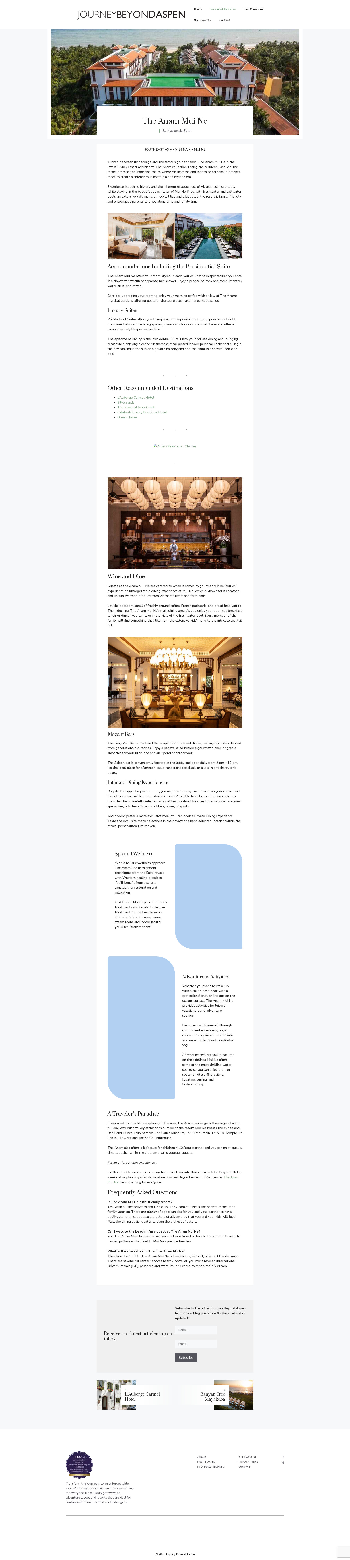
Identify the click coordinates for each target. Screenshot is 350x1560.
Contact (225, 20)
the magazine (247, 1457)
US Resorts (202, 20)
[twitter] (283, 1462)
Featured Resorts (223, 9)
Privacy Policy (248, 1462)
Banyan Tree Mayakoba (212, 1397)
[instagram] (283, 1457)
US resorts (207, 1462)
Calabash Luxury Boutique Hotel (142, 412)
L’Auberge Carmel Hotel (135, 397)
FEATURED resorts (211, 1466)
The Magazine (253, 9)
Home (198, 9)
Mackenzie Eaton (179, 130)
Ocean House (127, 417)
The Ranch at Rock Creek (136, 407)
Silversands (125, 402)
